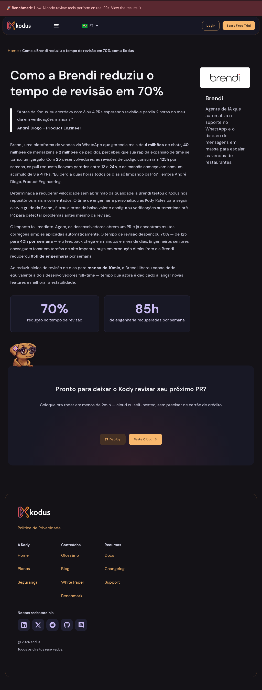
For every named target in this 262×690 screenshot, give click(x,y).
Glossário (70, 555)
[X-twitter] (38, 625)
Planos (24, 568)
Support (112, 582)
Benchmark (71, 595)
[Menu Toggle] (56, 25)
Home (13, 50)
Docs (109, 555)
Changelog (115, 568)
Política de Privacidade (39, 528)
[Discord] (81, 625)
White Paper (72, 582)
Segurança (28, 582)
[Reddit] (52, 625)
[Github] (67, 625)
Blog (65, 568)
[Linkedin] (24, 625)
